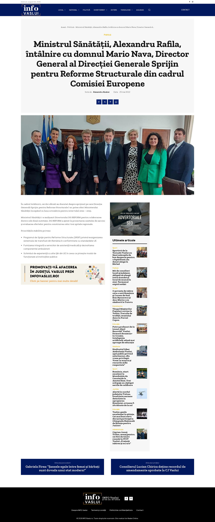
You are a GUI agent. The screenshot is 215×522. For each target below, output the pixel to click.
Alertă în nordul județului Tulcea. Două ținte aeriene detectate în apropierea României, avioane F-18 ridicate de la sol (123, 398)
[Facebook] (189, 1)
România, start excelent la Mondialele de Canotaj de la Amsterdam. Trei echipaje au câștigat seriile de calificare (123, 378)
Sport (114, 248)
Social (114, 288)
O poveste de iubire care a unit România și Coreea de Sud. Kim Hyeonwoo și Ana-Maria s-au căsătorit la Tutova (123, 296)
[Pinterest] (110, 101)
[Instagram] (192, 1)
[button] (149, 10)
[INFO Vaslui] (31, 10)
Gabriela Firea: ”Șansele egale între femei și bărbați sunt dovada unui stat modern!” (62, 468)
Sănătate (116, 346)
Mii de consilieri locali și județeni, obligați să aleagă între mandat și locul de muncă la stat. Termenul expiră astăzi (121, 277)
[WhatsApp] (116, 101)
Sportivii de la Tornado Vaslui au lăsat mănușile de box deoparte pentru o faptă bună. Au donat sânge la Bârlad (123, 257)
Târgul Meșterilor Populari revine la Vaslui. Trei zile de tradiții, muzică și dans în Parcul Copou (122, 314)
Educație (116, 324)
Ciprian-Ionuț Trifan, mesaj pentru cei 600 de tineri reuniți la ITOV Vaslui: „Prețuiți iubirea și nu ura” (123, 438)
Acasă (63, 27)
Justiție (115, 389)
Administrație (117, 429)
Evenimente (117, 306)
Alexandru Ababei (101, 92)
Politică (70, 27)
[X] (104, 101)
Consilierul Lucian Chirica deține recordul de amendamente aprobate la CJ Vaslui (153, 468)
